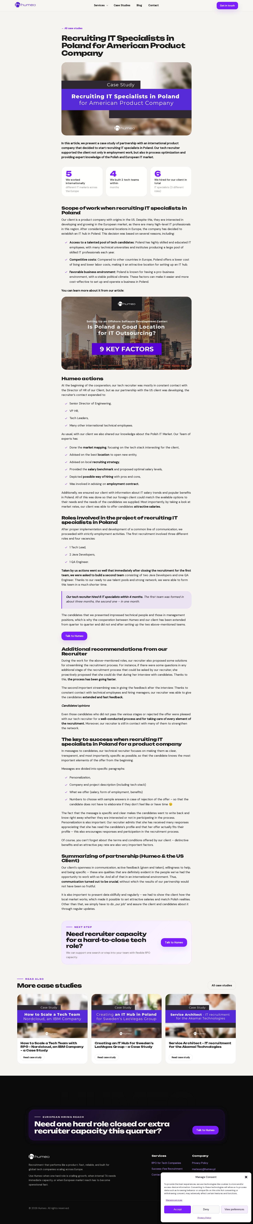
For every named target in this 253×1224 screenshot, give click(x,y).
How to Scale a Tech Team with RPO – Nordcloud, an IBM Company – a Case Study (51, 1046)
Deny (206, 1209)
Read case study (32, 1057)
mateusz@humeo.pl (203, 1169)
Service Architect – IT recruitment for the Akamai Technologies (200, 1045)
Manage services (174, 1200)
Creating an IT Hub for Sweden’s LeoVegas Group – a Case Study (124, 1045)
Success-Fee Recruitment (167, 1169)
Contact (157, 1174)
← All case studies (71, 28)
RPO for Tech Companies (166, 1163)
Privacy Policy (204, 1217)
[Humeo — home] (25, 4)
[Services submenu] (108, 5)
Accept (178, 1209)
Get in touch (227, 5)
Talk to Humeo (74, 636)
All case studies (222, 985)
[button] (246, 1177)
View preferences (234, 1209)
